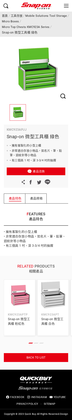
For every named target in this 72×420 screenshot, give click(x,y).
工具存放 (17, 16)
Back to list (36, 357)
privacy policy (27, 403)
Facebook (30, 182)
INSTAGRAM (39, 397)
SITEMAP (49, 403)
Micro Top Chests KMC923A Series (25, 27)
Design (64, 413)
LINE (47, 182)
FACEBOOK (17, 397)
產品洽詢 (39, 171)
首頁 (5, 16)
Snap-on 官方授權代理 (36, 6)
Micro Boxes (10, 21)
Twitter (39, 182)
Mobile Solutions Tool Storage (46, 16)
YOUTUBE (60, 397)
